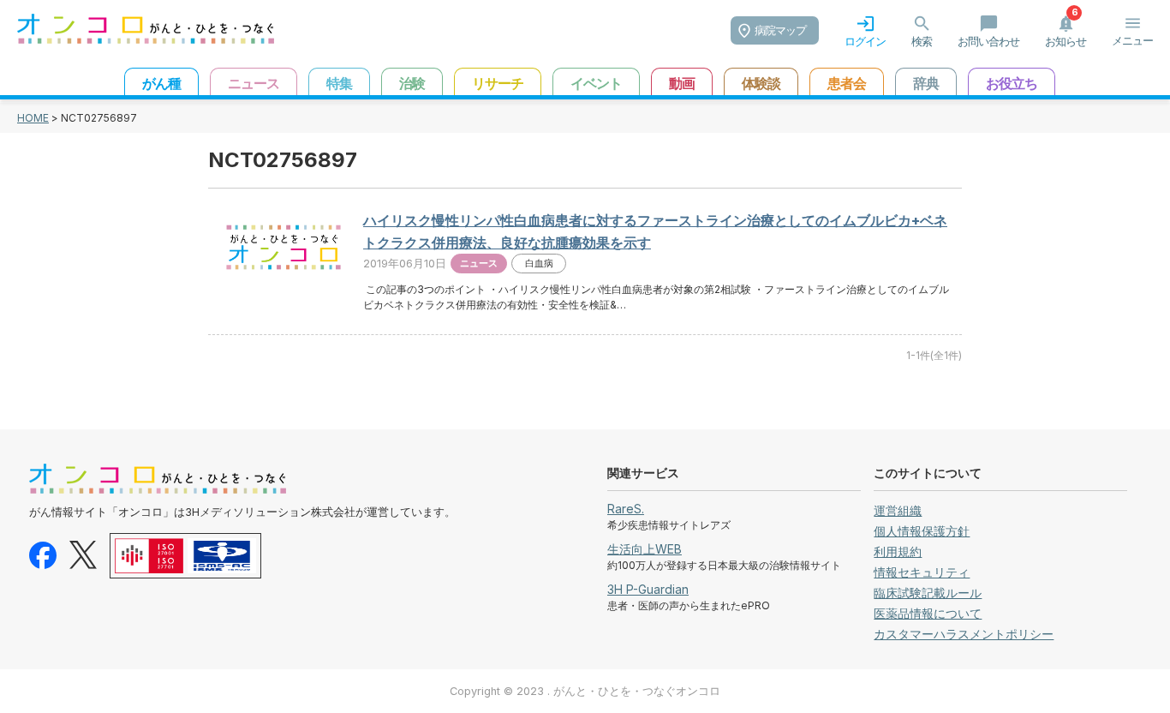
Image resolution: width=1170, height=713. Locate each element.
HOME (33, 117)
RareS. (625, 508)
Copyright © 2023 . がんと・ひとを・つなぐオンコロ (585, 691)
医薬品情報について (928, 613)
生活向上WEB (644, 549)
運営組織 (898, 510)
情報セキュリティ (922, 572)
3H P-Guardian (648, 589)
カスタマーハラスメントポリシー (964, 633)
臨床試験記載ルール (928, 592)
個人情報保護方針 (922, 531)
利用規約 (898, 551)
